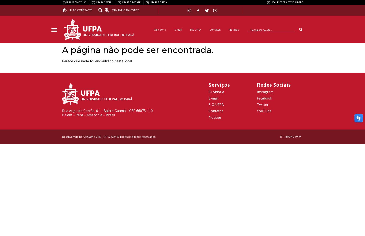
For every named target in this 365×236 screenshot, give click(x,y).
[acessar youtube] (215, 10)
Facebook (264, 98)
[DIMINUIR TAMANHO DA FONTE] (101, 10)
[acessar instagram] (190, 10)
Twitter (262, 104)
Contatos (215, 29)
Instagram (265, 92)
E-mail (178, 29)
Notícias (234, 29)
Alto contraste (81, 10)
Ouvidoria (160, 29)
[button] (54, 30)
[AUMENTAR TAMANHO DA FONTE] (108, 10)
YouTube (264, 111)
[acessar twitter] (207, 10)
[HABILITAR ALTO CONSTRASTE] (66, 10)
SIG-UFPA (195, 29)
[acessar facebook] (198, 10)
